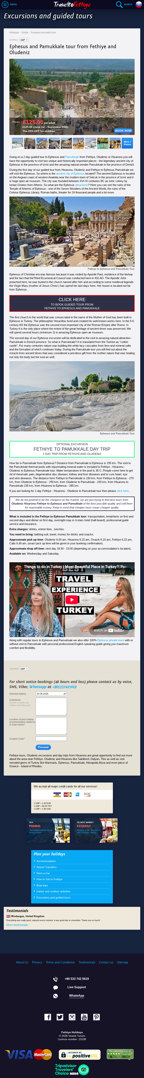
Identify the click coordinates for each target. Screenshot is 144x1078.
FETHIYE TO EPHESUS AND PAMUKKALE (72, 308)
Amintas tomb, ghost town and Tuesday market (88, 831)
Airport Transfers (46, 867)
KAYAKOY (84, 826)
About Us (22, 962)
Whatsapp (37, 687)
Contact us (106, 962)
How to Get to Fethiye (49, 879)
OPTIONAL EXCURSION (72, 444)
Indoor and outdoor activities (53, 891)
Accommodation (46, 861)
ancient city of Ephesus (70, 173)
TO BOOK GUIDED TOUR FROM (72, 304)
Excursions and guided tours (53, 897)
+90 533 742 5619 (77, 978)
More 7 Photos (127, 143)
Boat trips (42, 885)
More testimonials (17, 924)
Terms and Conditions (60, 962)
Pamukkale (72, 156)
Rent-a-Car (43, 873)
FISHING (35, 826)
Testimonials (87, 962)
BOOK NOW (123, 130)
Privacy (37, 962)
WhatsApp (76, 995)
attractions (81, 184)
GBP (22, 40)
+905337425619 (64, 687)
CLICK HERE (72, 299)
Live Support (77, 987)
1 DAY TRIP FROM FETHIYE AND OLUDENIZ (72, 453)
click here (123, 490)
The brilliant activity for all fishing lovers (40, 831)
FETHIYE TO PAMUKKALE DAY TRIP (72, 449)
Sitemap (122, 962)
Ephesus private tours (110, 640)
